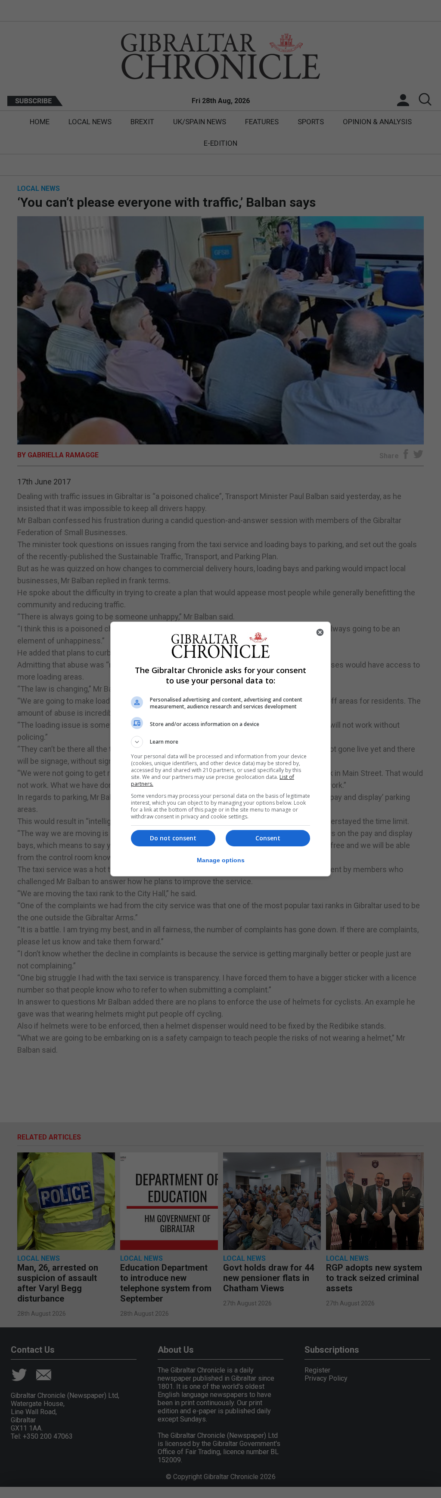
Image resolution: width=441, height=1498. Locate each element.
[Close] (320, 632)
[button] (220, 742)
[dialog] (220, 749)
